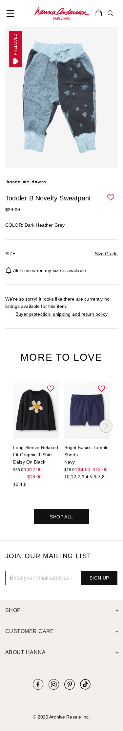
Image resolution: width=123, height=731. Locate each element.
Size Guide (106, 253)
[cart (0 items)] (99, 12)
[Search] (110, 13)
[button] (111, 197)
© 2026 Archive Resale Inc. (61, 717)
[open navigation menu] (10, 13)
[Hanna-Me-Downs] (61, 13)
